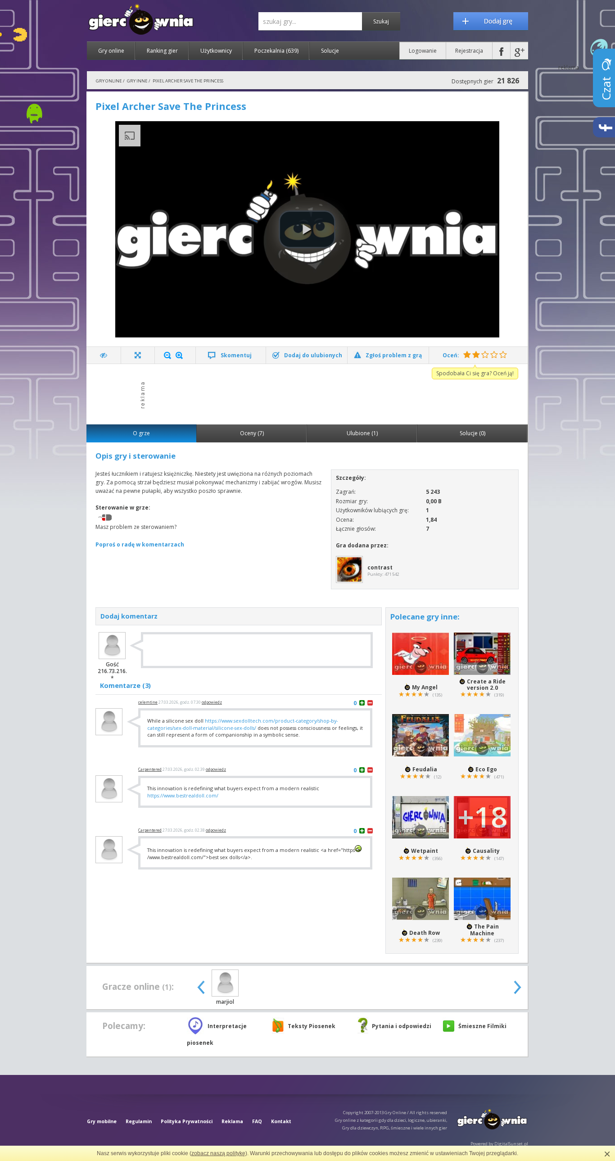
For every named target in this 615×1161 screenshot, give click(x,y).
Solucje (330, 51)
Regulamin (139, 1121)
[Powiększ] (179, 355)
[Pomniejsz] (167, 355)
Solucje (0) (472, 433)
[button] (307, 229)
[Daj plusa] (362, 702)
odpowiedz (212, 702)
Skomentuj (236, 355)
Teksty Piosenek (311, 1026)
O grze (141, 433)
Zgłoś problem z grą (394, 355)
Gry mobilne (102, 1121)
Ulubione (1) (362, 433)
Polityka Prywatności (187, 1121)
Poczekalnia (276, 51)
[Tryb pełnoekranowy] (138, 355)
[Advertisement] (310, 393)
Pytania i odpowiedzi (401, 1026)
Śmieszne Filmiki (482, 1026)
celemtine (148, 702)
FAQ (257, 1121)
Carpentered (150, 769)
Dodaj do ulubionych (313, 355)
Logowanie (423, 51)
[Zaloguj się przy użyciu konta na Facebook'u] (501, 50)
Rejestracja (469, 51)
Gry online (111, 51)
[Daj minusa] (370, 702)
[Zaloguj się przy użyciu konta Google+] (519, 50)
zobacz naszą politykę (218, 1153)
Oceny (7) (252, 433)
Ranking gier (162, 51)
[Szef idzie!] (103, 355)
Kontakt (281, 1121)
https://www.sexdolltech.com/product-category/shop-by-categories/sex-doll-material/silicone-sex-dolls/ (242, 724)
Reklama (232, 1121)
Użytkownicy (216, 51)
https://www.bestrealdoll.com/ (182, 795)
